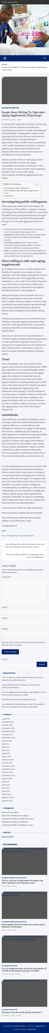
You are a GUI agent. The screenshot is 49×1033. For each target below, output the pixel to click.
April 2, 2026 (6, 886)
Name (5, 607)
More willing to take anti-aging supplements (21, 190)
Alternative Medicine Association (15, 816)
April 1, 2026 (6, 930)
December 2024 (8, 766)
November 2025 (8, 731)
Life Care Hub (20, 1026)
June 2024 (6, 785)
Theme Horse (40, 1026)
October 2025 (7, 734)
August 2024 (7, 778)
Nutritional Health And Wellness (15, 822)
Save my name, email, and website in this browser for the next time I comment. (23, 643)
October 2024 (7, 772)
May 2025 (6, 750)
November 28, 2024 (8, 120)
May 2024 (6, 788)
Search (5, 659)
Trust (7, 193)
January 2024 (7, 801)
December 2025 (8, 728)
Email (5, 618)
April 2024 (6, 791)
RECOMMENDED (10, 844)
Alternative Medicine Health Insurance (18, 819)
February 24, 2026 (8, 974)
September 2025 (8, 738)
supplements (29, 536)
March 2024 (7, 794)
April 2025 (6, 753)
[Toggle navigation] (5, 58)
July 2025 (5, 744)
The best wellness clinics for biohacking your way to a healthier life (25, 555)
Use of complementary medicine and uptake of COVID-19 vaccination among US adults (24, 969)
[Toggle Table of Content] (35, 185)
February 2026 (8, 722)
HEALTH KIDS (8, 837)
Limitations (9, 196)
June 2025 (6, 747)
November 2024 (8, 769)
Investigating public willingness (17, 188)
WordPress (32, 1029)
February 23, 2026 (8, 1016)
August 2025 (7, 741)
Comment (7, 577)
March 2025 (7, 756)
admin (19, 120)
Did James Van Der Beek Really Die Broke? (19, 699)
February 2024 (8, 797)
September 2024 (8, 775)
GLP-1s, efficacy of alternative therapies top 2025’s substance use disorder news (22, 881)
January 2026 (7, 725)
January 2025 (7, 763)
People (21, 536)
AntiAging (9, 536)
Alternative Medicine (10, 108)
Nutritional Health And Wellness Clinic (17, 825)
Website (5, 629)
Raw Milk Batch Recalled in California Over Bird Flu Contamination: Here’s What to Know (25, 545)
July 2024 (5, 782)
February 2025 (8, 760)
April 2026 (6, 719)
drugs (15, 536)
